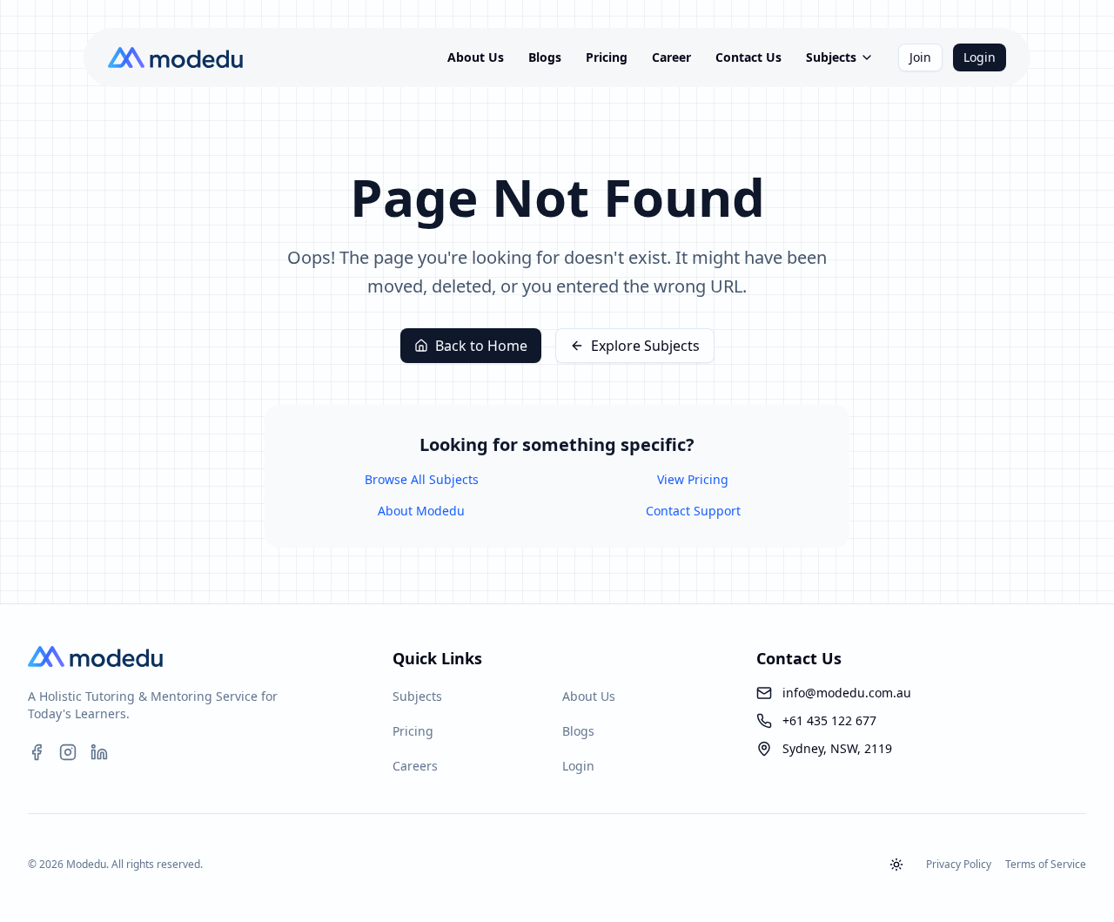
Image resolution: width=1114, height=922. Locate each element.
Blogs (544, 57)
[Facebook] (36, 752)
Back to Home (481, 345)
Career (671, 57)
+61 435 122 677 (829, 720)
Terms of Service (1045, 865)
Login (979, 57)
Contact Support (693, 510)
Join (920, 57)
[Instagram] (68, 752)
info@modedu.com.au (846, 692)
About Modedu (421, 510)
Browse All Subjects (422, 479)
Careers (415, 765)
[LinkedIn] (99, 752)
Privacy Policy (958, 865)
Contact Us (748, 57)
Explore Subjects (645, 345)
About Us (475, 57)
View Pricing (692, 479)
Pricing (606, 57)
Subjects (831, 57)
